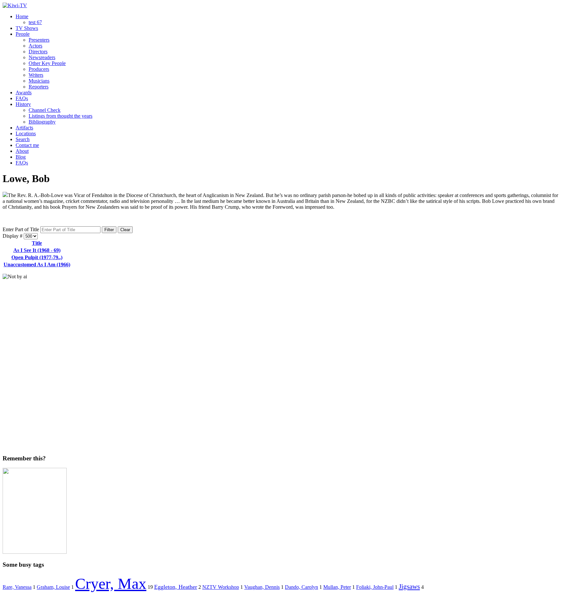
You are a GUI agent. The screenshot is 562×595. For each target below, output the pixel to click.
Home (22, 16)
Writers (36, 75)
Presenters (39, 40)
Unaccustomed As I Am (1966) (37, 264)
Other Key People (47, 63)
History (23, 104)
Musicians (39, 81)
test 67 (35, 22)
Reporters (38, 86)
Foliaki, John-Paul (375, 587)
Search (23, 139)
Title (37, 243)
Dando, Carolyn (301, 587)
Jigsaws (409, 586)
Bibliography (42, 122)
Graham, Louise (53, 587)
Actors (35, 45)
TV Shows (27, 28)
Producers (39, 69)
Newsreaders (42, 57)
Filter (109, 229)
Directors (38, 51)
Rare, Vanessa (17, 587)
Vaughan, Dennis (262, 587)
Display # (13, 236)
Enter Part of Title (21, 229)
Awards (24, 92)
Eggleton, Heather (175, 587)
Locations (26, 133)
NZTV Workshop (220, 587)
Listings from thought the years (60, 116)
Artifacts (24, 127)
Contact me (27, 145)
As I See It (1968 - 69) (36, 250)
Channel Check (44, 110)
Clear (125, 229)
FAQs (22, 98)
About (22, 151)
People (23, 34)
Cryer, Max (110, 583)
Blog (21, 157)
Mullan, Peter (337, 587)
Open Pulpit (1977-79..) (36, 257)
